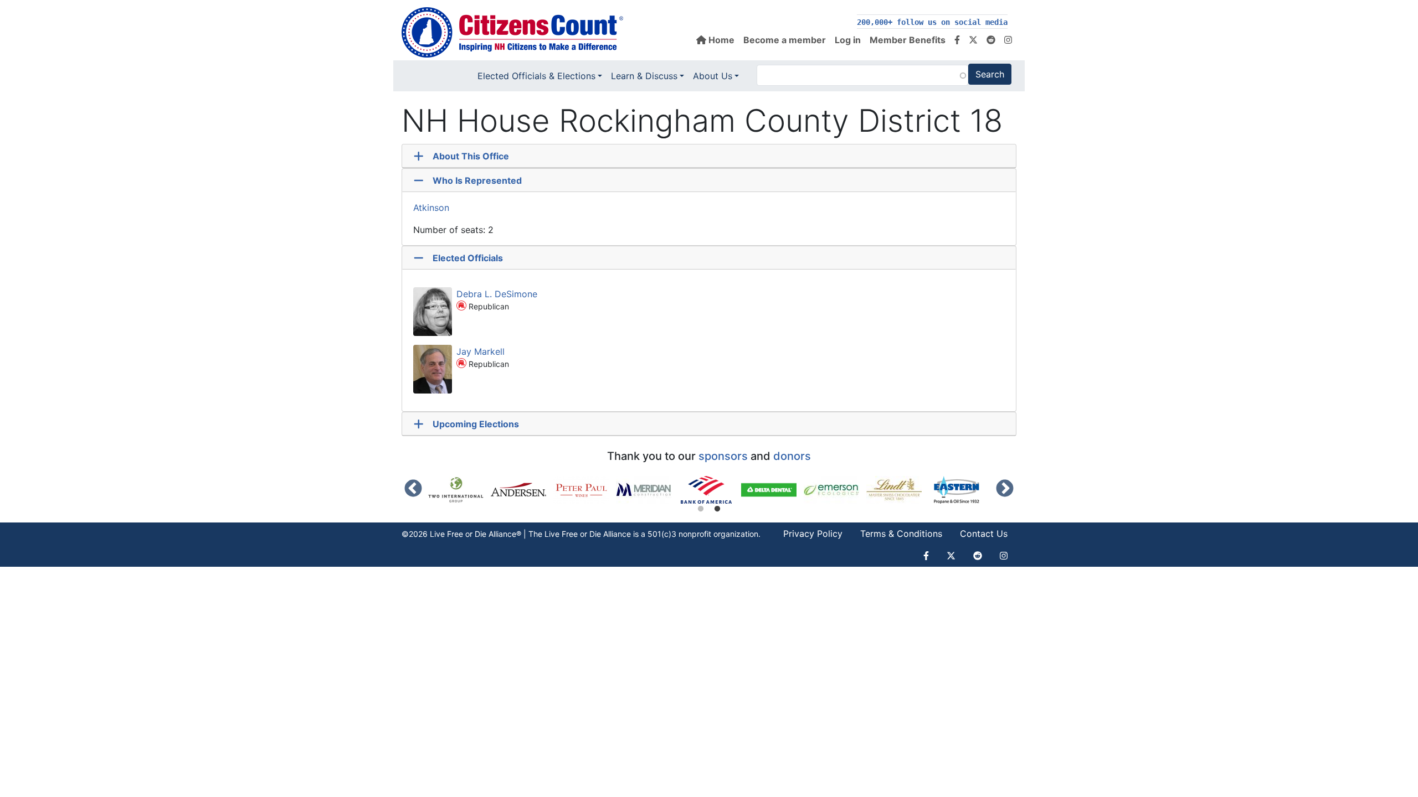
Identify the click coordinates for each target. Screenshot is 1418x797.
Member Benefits (908, 39)
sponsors (723, 456)
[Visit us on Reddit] (991, 40)
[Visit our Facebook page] (957, 40)
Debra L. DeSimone (496, 293)
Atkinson (431, 207)
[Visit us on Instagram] (1008, 40)
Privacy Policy (812, 533)
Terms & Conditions (901, 533)
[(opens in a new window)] (459, 490)
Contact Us (984, 533)
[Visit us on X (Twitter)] (973, 40)
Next (1004, 489)
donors (792, 456)
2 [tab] (717, 509)
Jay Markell (480, 351)
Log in (848, 39)
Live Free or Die (572, 534)
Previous (413, 489)
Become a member (784, 39)
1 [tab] (700, 509)
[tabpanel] (710, 490)
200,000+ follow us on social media (932, 22)
